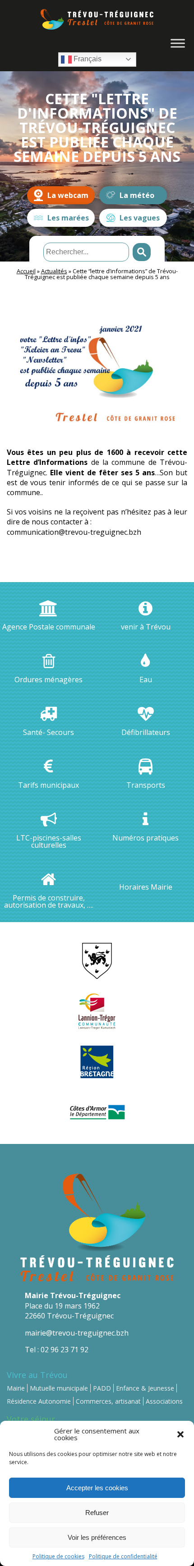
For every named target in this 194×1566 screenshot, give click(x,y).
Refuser (97, 1512)
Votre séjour (31, 1419)
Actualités (54, 271)
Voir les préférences (97, 1537)
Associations (164, 1401)
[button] (180, 1434)
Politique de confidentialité (123, 1556)
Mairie (16, 1388)
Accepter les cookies (97, 1488)
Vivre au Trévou (37, 1374)
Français (87, 59)
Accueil (26, 271)
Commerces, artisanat (108, 1401)
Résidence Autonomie (39, 1401)
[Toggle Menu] (178, 43)
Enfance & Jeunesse (145, 1388)
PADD (102, 1388)
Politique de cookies (58, 1556)
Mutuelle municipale (59, 1388)
